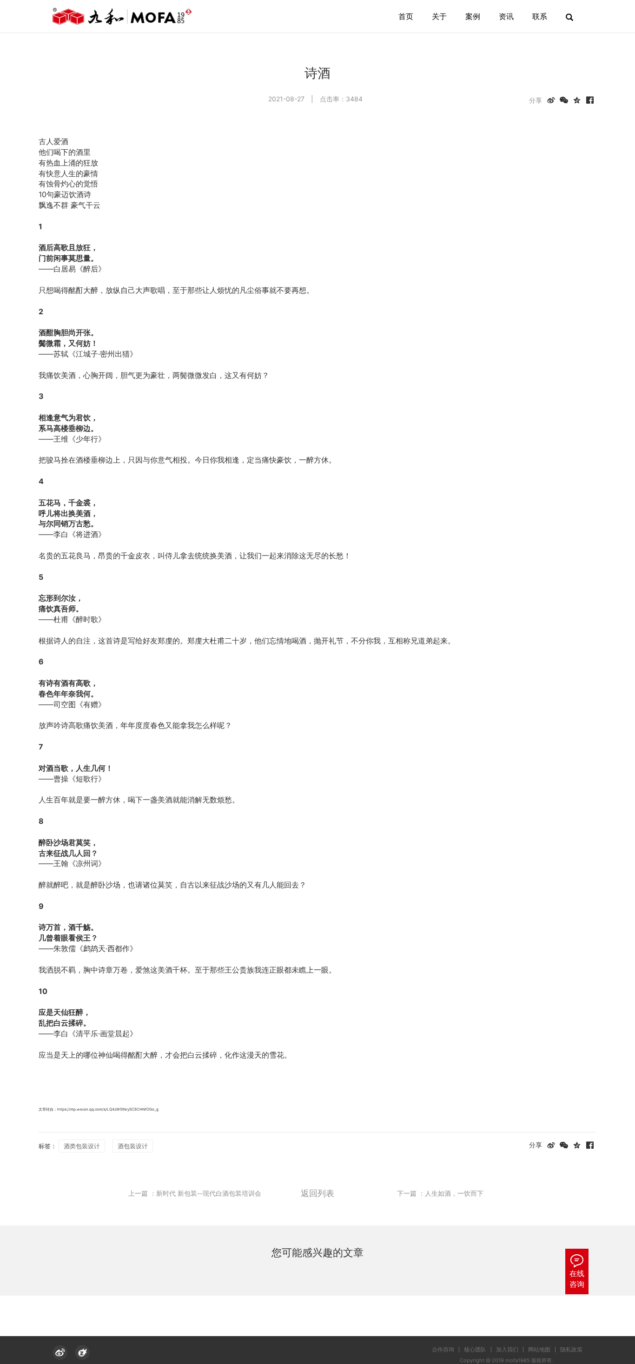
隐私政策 (571, 1349)
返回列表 (317, 1193)
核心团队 (475, 1349)
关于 (439, 16)
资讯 (506, 16)
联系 (539, 16)
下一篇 (440, 1193)
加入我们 (507, 1349)
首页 (405, 16)
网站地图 (539, 1349)
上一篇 (194, 1193)
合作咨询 (443, 1349)
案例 (472, 16)
